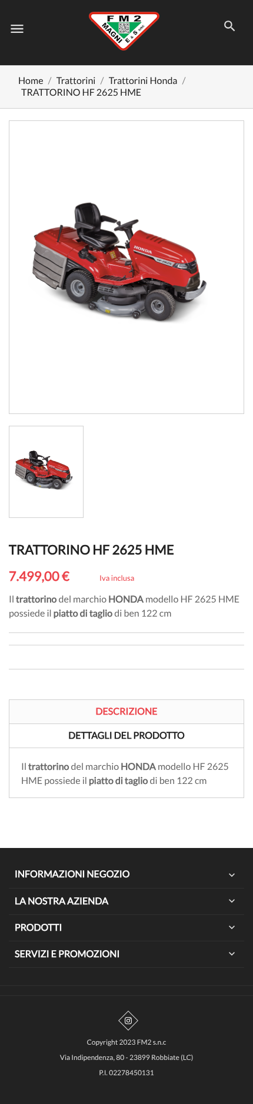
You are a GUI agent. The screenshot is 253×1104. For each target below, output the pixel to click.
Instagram (128, 1021)
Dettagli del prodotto (126, 735)
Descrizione (126, 711)
